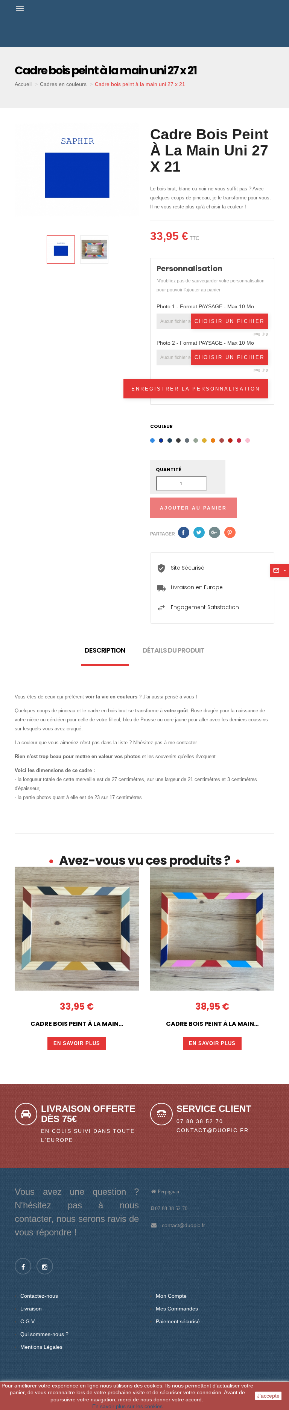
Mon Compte (171, 1296)
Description (105, 650)
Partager (183, 532)
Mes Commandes (177, 1309)
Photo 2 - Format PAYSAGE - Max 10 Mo (205, 343)
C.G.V (27, 1321)
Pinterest (230, 532)
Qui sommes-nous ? (44, 1334)
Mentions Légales (41, 1347)
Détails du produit (173, 650)
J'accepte (268, 1396)
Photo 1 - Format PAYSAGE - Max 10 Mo (205, 306)
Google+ (214, 532)
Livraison (31, 1309)
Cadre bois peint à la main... (76, 1024)
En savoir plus (76, 1043)
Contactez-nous (39, 1296)
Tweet (199, 532)
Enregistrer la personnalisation (195, 389)
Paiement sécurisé (178, 1321)
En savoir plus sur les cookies (127, 1406)
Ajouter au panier (193, 508)
